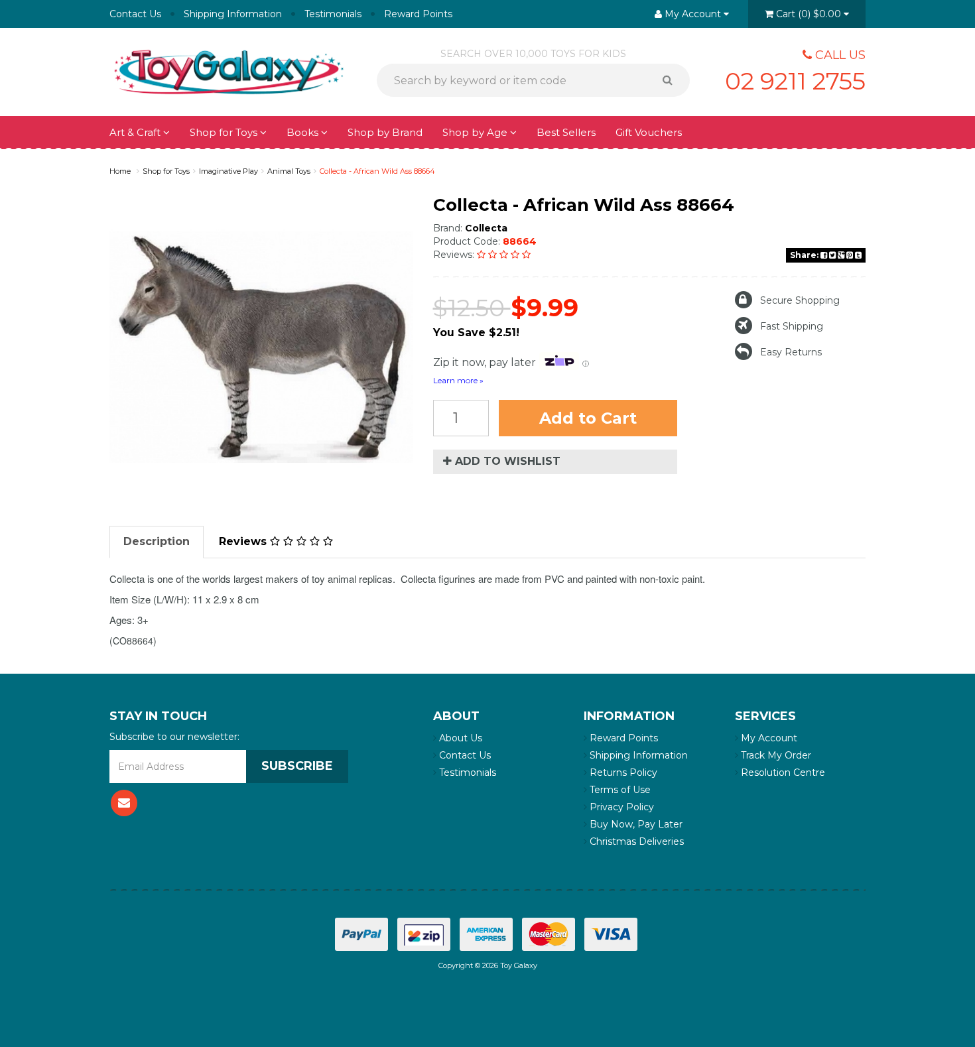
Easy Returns (791, 352)
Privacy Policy (620, 807)
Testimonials (332, 14)
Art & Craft (136, 132)
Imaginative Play (228, 171)
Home (120, 171)
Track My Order (774, 755)
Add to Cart (588, 418)
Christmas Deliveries (635, 841)
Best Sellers (566, 132)
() (808, 14)
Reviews (244, 541)
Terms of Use (619, 790)
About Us (459, 738)
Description (156, 541)
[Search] (672, 80)
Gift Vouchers (649, 132)
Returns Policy (622, 772)
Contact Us (135, 14)
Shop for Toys (225, 132)
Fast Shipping (791, 326)
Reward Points (418, 14)
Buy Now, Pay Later (634, 824)
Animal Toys (288, 171)
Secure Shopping (800, 300)
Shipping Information (233, 14)
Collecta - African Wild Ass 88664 (377, 171)
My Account (767, 738)
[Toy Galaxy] (228, 71)
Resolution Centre (781, 772)
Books (304, 132)
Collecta (486, 228)
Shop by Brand (385, 132)
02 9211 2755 (795, 80)
